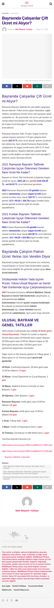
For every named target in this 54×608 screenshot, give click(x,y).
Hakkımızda (6, 590)
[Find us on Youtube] (16, 600)
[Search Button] (50, 4)
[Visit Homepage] (27, 4)
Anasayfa (5, 13)
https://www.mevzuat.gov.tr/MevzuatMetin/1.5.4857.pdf (27, 445)
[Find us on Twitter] (11, 600)
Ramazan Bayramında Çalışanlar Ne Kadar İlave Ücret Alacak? (26, 478)
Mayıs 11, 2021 (42, 29)
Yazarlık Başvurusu (21, 590)
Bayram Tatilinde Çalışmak (17, 457)
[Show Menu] (3, 4)
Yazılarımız (14, 13)
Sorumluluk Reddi (35, 586)
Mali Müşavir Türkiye (23, 29)
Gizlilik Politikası (19, 586)
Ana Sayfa (6, 586)
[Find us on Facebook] (7, 600)
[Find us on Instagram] (3, 600)
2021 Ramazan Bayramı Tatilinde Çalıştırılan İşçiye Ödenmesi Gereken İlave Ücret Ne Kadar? (24, 472)
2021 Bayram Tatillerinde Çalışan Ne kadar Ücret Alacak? (23, 467)
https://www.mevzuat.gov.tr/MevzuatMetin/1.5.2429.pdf (27, 451)
